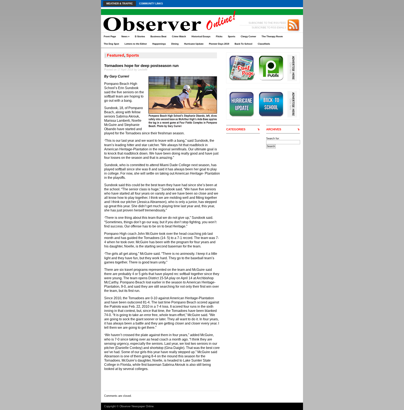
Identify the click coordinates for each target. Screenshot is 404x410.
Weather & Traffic (119, 3)
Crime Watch (179, 36)
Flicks (219, 36)
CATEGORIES (235, 129)
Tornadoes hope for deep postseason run (141, 66)
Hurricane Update (193, 44)
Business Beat (158, 36)
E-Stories (140, 36)
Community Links (151, 3)
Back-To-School (243, 44)
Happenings (159, 44)
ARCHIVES (273, 129)
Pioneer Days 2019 (219, 44)
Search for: (273, 138)
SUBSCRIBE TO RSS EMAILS (269, 27)
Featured (115, 55)
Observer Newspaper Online (137, 406)
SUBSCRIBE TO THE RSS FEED (267, 22)
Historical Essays (200, 36)
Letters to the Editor (136, 44)
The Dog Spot (111, 44)
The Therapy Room (272, 36)
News (125, 36)
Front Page (110, 36)
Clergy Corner (248, 36)
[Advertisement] (153, 380)
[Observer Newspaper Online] (142, 17)
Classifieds (264, 44)
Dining (175, 44)
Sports (231, 36)
